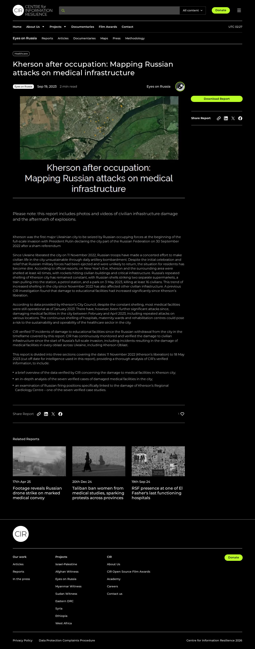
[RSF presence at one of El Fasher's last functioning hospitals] (158, 473)
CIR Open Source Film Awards (128, 571)
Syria (58, 608)
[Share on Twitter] (233, 118)
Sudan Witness (66, 594)
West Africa (63, 623)
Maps (104, 38)
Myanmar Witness (68, 586)
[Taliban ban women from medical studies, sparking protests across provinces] (99, 473)
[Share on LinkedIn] (226, 118)
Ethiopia (61, 616)
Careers (112, 586)
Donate (220, 10)
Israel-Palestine (66, 564)
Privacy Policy (22, 640)
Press (117, 38)
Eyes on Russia (25, 38)
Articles (63, 38)
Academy (114, 579)
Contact (127, 27)
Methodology (135, 38)
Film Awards (108, 27)
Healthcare (21, 53)
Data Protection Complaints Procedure (67, 640)
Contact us (114, 594)
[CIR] (33, 10)
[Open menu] (239, 10)
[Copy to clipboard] (219, 118)
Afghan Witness (66, 571)
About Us (113, 564)
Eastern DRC (64, 601)
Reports (47, 38)
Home (17, 27)
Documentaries (82, 27)
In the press (21, 579)
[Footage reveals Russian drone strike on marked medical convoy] (39, 473)
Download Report (217, 99)
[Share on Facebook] (240, 118)
